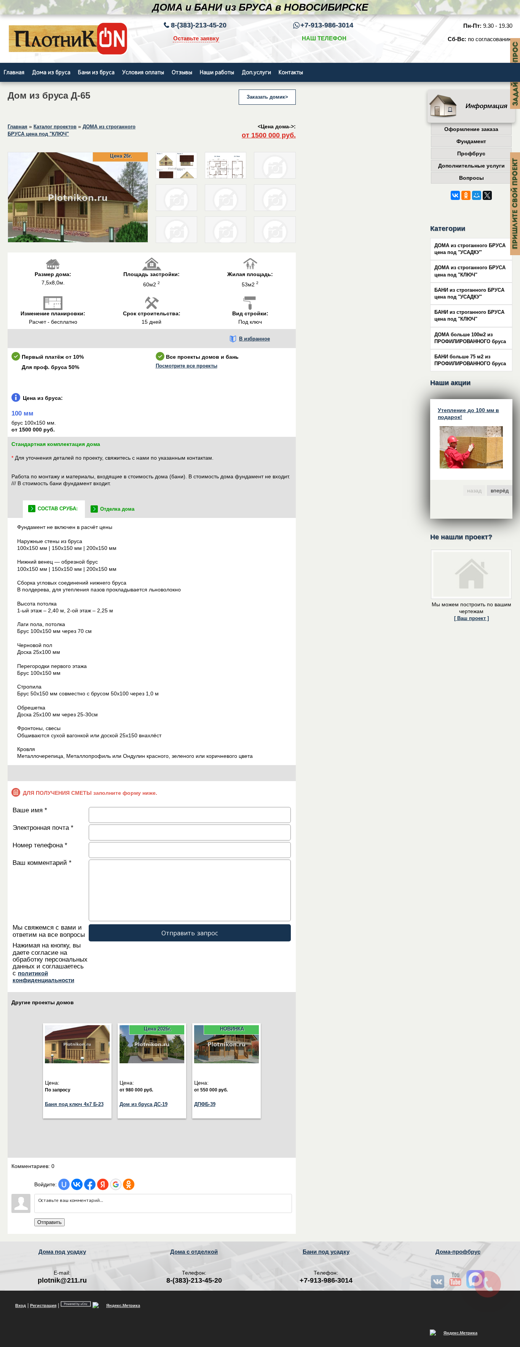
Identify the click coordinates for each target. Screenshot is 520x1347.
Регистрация (43, 1305)
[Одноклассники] (466, 195)
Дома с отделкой (194, 1251)
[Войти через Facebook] (90, 1184)
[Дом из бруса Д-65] (78, 241)
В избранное (254, 339)
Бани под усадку (326, 1251)
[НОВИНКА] (226, 1061)
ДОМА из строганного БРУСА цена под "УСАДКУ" (470, 249)
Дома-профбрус (457, 1251)
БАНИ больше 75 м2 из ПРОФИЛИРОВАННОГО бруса (470, 360)
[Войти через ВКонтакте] (77, 1184)
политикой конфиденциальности (43, 976)
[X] (487, 195)
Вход (20, 1305)
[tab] (54, 509)
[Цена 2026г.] (152, 1061)
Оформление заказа (471, 129)
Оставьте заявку (196, 38)
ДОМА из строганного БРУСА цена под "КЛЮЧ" (470, 271)
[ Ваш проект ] (471, 618)
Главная (17, 126)
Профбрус (471, 153)
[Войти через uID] (64, 1184)
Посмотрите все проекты (186, 366)
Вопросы (471, 178)
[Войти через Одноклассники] (128, 1184)
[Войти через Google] (115, 1184)
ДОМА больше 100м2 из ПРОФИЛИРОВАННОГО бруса (470, 338)
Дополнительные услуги (471, 166)
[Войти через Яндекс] (102, 1184)
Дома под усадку (62, 1251)
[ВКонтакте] (455, 195)
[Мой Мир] (476, 195)
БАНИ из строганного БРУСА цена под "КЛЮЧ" (469, 316)
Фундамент (471, 141)
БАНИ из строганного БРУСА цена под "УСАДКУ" (469, 294)
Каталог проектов (55, 126)
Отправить (49, 1222)
